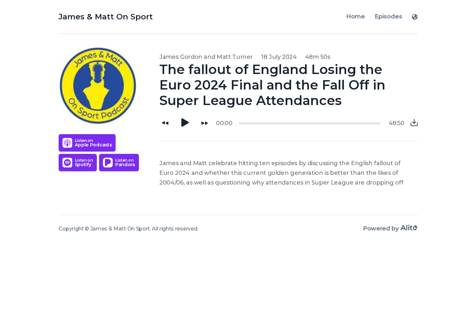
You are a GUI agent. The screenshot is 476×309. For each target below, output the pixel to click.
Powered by (381, 228)
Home (355, 16)
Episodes (388, 16)
